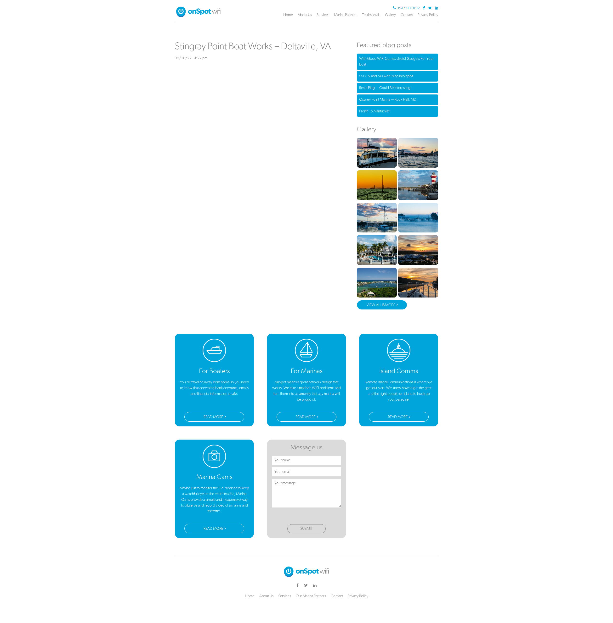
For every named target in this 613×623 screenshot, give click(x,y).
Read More (214, 417)
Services (323, 15)
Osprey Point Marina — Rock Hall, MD (387, 100)
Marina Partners (345, 15)
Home (288, 15)
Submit (306, 529)
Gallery (390, 15)
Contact (407, 15)
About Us (305, 15)
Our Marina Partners (311, 596)
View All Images (381, 305)
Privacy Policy (428, 15)
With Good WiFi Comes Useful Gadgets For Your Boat (396, 61)
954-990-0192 (408, 8)
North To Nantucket (374, 111)
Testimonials (371, 15)
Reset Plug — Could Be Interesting (384, 88)
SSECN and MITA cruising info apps (386, 76)
